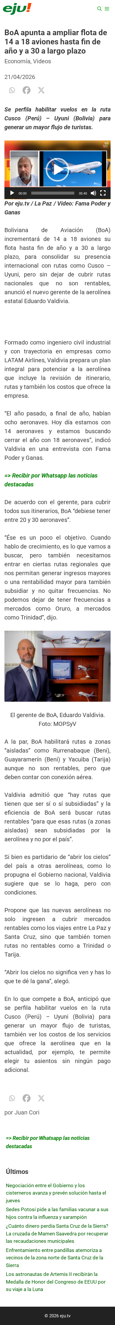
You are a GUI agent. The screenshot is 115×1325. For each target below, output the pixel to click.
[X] (41, 90)
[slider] (52, 193)
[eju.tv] (17, 9)
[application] (57, 169)
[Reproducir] (12, 193)
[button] (57, 170)
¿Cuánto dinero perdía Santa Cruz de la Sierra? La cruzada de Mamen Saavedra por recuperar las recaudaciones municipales (57, 1233)
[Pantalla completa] (103, 193)
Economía (17, 61)
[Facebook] (26, 90)
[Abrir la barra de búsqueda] (99, 9)
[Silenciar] (93, 193)
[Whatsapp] (12, 90)
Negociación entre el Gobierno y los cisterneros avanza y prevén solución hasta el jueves (56, 1192)
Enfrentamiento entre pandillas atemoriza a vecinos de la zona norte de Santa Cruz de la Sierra (54, 1257)
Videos (42, 61)
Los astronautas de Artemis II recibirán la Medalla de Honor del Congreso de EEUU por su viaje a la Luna (56, 1281)
